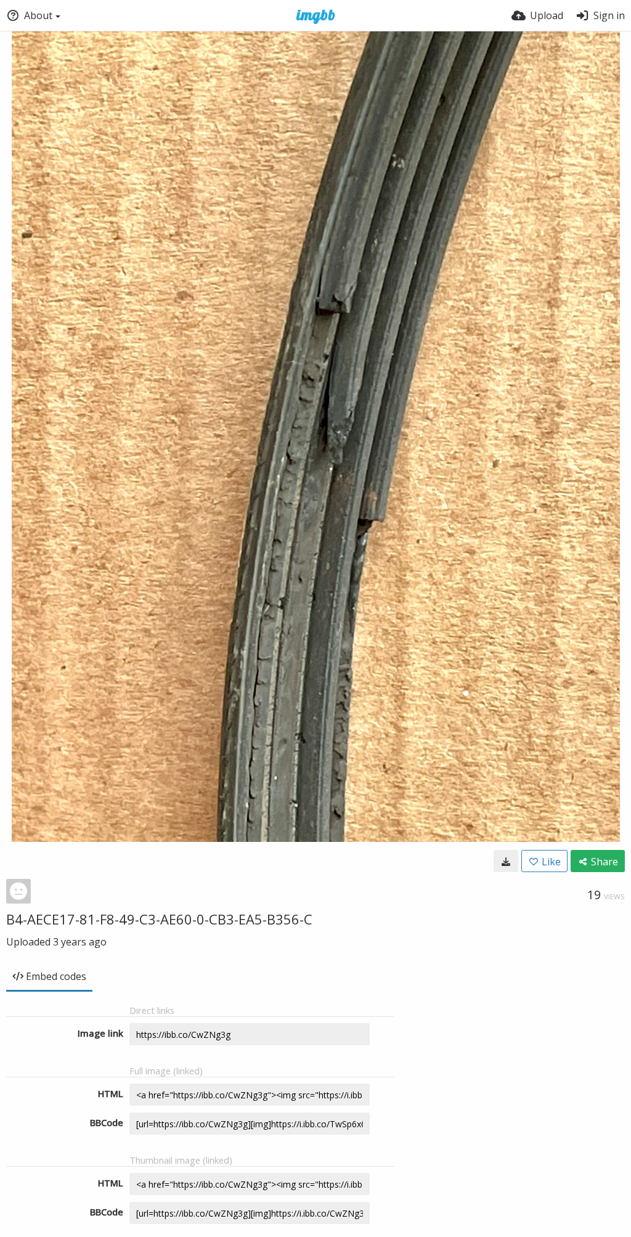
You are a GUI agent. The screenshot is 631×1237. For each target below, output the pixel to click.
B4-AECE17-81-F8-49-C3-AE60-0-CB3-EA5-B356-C (159, 919)
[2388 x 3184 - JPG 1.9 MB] (506, 861)
